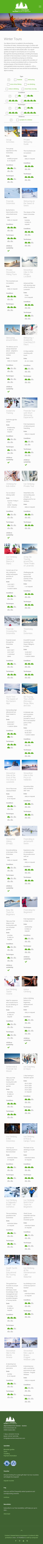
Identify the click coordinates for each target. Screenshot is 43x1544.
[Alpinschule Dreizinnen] (21, 6)
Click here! (7, 1514)
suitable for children (25, 120)
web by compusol (32, 1537)
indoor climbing (14, 89)
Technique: (10, 176)
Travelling (7, 1453)
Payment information (10, 1456)
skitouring (31, 79)
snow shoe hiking (15, 84)
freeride (19, 79)
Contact (7, 1535)
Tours (5, 1451)
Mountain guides (9, 1449)
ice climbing (31, 84)
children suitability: (9, 247)
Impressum (24, 1535)
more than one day (31, 89)
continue (6, 1497)
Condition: (9, 165)
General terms (15, 1535)
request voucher (9, 1480)
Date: (8, 156)
